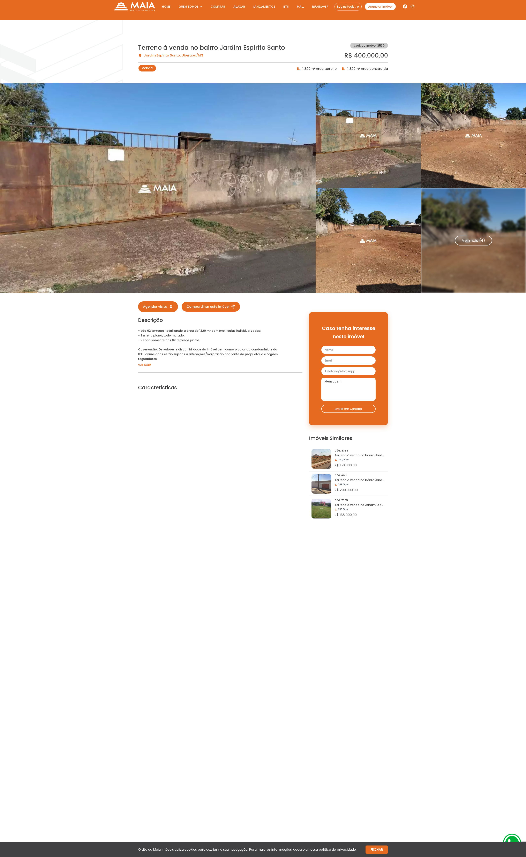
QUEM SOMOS (188, 7)
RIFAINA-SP (320, 7)
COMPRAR (218, 7)
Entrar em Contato (348, 409)
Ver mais (144, 365)
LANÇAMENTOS (264, 7)
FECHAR (376, 849)
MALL (300, 7)
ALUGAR (239, 7)
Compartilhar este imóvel (208, 306)
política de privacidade (337, 849)
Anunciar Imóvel (380, 7)
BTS (286, 7)
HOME (166, 7)
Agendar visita (155, 306)
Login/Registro (348, 7)
